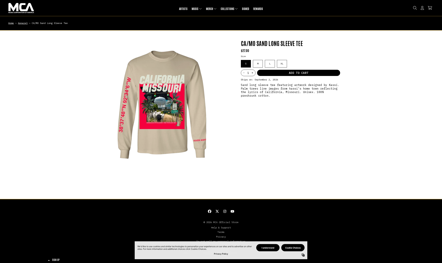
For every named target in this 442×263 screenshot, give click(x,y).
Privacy (221, 236)
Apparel (23, 23)
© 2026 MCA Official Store (221, 222)
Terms (221, 232)
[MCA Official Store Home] (21, 8)
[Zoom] (162, 101)
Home (11, 23)
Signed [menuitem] (245, 8)
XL (282, 63)
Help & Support (221, 227)
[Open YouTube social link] (232, 211)
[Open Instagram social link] (225, 211)
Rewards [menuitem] (258, 8)
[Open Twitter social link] (217, 211)
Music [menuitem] (195, 8)
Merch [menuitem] (209, 8)
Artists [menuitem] (183, 8)
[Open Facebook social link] (209, 211)
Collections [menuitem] (227, 8)
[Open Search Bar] (415, 8)
